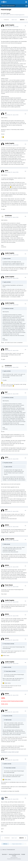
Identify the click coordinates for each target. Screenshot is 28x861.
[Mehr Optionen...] (25, 26)
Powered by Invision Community (14, 858)
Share (5, 843)
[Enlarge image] (3, 137)
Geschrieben (11, 26)
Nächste (22, 19)
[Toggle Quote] (3, 258)
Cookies (14, 855)
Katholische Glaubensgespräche (17, 14)
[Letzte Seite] (26, 20)
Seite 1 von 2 (14, 19)
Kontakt (23, 854)
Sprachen (4, 854)
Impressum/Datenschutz (14, 854)
